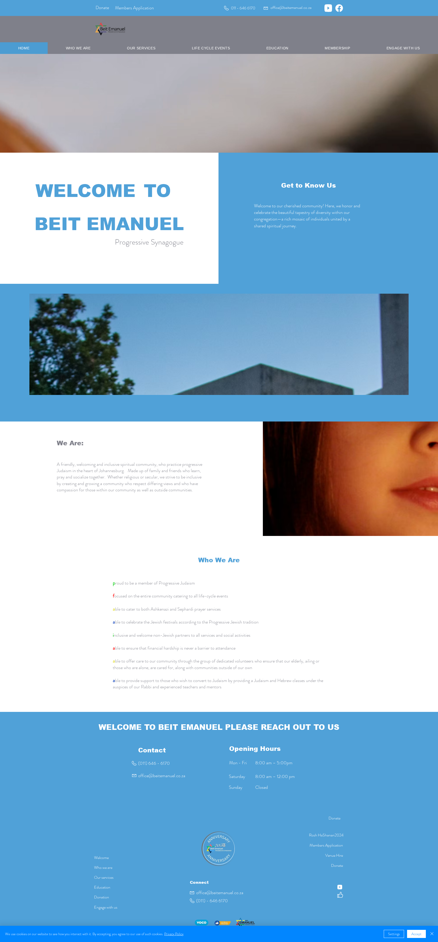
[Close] (432, 934)
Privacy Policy (174, 933)
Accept (416, 933)
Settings (394, 933)
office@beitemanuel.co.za (161, 775)
